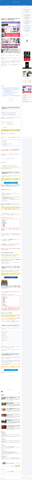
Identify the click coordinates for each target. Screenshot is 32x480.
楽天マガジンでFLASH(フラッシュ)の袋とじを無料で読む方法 (10, 92)
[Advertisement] (11, 12)
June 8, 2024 (13, 114)
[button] (27, 65)
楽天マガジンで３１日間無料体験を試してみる (11, 277)
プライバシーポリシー (29, 477)
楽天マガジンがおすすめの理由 (8, 93)
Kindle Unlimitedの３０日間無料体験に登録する (10, 182)
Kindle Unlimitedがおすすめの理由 (8, 91)
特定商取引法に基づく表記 (23, 477)
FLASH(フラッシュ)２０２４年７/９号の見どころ (8, 94)
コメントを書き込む (11, 471)
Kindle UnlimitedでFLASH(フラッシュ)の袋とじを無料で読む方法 (10, 88)
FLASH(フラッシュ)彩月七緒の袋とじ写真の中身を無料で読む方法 (10, 87)
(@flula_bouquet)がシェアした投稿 (27, 48)
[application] (27, 65)
